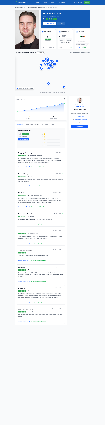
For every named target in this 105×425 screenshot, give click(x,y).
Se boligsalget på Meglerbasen (38, 167)
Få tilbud (87, 2)
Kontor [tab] (52, 124)
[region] (52, 73)
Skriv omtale (79, 2)
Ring (61, 23)
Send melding (50, 23)
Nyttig (52, 2)
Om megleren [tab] (45, 124)
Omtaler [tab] (20, 124)
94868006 (81, 116)
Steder (45, 2)
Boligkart (38, 2)
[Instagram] (79, 122)
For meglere (62, 2)
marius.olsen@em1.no (81, 119)
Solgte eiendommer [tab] (32, 124)
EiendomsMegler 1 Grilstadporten (36, 7)
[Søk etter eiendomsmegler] (70, 2)
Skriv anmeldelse (23, 139)
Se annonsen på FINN (23, 167)
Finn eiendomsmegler (20, 7)
